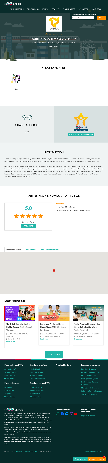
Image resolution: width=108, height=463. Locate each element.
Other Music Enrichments (49, 250)
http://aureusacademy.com (54, 34)
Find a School (33, 9)
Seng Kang (8, 387)
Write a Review (28, 226)
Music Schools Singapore (90, 388)
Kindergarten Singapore (90, 379)
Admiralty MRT (10, 369)
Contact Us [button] (96, 9)
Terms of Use (98, 451)
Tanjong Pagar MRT (11, 372)
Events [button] (45, 9)
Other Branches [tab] (30, 250)
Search (102, 18)
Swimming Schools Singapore (91, 391)
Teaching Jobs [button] (69, 9)
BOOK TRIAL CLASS (98, 458)
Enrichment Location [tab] (13, 250)
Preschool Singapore (88, 369)
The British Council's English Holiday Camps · (19, 327)
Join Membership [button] (17, 9)
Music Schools (35, 369)
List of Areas (10, 397)
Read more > (10, 341)
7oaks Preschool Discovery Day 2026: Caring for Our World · (87, 327)
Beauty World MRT (37, 390)
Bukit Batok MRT (36, 393)
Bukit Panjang (9, 390)
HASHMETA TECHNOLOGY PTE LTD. (27, 451)
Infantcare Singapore (88, 375)
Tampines (7, 393)
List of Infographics (90, 394)
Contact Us (81, 459)
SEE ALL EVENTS (54, 355)
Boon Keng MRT (10, 375)
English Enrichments (37, 375)
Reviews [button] (55, 9)
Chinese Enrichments (37, 379)
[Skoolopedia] (12, 3)
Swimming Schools (36, 372)
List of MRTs (10, 379)
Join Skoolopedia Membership (81, 134)
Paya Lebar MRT (36, 387)
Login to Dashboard (88, 416)
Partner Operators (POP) (90, 372)
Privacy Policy (89, 451)
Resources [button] (83, 9)
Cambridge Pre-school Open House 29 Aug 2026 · (53, 327)
